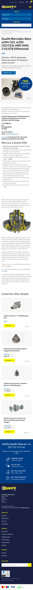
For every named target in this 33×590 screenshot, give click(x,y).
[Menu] (30, 7)
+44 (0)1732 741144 (19, 445)
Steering (4, 521)
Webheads (11, 580)
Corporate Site (13, 2)
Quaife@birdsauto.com (12, 134)
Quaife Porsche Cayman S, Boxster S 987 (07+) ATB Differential (16, 382)
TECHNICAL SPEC (7, 73)
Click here (4, 137)
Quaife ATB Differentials (11, 30)
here (9, 266)
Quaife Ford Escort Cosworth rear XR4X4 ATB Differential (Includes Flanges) (16, 418)
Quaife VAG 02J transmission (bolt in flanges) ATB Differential (16, 347)
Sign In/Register (27, 2)
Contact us (21, 2)
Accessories (5, 524)
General (4, 553)
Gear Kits (4, 515)
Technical (4, 556)
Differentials (5, 518)
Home (3, 30)
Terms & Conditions (7, 534)
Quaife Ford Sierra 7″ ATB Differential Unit (16, 313)
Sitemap (4, 545)
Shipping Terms (6, 537)
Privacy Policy (5, 540)
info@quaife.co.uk (24, 507)
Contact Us (5, 531)
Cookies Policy (6, 542)
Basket (30, 2)
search (29, 25)
